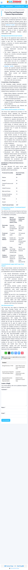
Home (2, 6)
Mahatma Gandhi (10, 25)
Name (3, 407)
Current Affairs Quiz (19, 6)
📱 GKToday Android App (14, 568)
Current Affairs (9, 6)
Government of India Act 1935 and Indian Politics (8, 372)
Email (3, 413)
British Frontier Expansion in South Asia (20, 379)
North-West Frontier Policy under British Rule (20, 367)
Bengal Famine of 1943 (7, 365)
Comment (4, 389)
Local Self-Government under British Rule (20, 373)
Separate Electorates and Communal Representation (7, 379)
